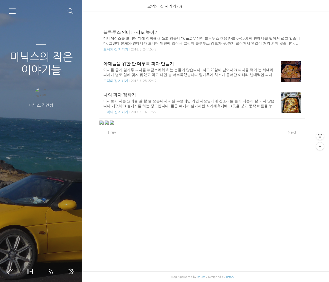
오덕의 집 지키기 (115, 49)
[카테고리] (12, 11)
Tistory (230, 277)
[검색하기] (71, 11)
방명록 (31, 271)
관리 (72, 271)
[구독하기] (320, 146)
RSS (51, 271)
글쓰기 (11, 271)
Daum (201, 277)
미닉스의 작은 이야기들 (41, 63)
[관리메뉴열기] (320, 136)
